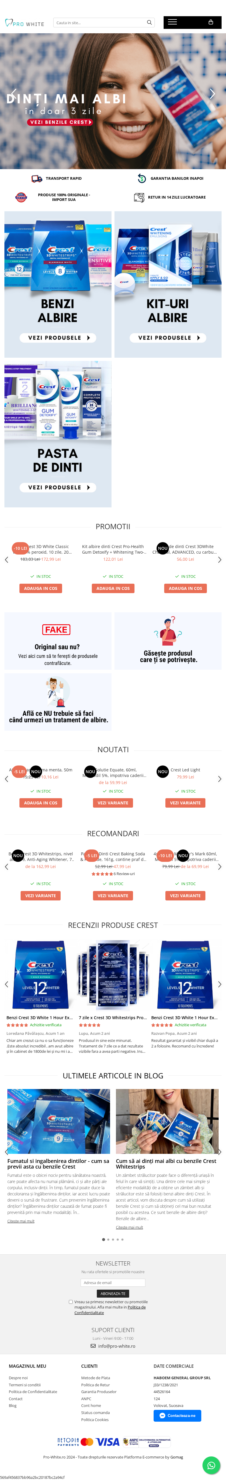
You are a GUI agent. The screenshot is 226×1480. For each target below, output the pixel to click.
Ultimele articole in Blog (113, 1075)
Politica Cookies (95, 1419)
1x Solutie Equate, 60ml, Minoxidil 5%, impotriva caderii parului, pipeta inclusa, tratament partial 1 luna (113, 772)
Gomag (176, 1457)
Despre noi (18, 1377)
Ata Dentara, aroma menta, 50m (40, 770)
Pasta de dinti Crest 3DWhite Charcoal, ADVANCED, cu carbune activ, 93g (185, 549)
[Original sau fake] (58, 641)
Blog (12, 1405)
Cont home (91, 1405)
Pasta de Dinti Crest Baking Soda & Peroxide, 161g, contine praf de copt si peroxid (113, 856)
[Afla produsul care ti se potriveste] (168, 641)
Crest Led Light (185, 770)
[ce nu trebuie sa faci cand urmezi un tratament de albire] (58, 702)
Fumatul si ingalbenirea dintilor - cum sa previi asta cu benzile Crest (58, 1163)
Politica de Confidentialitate (33, 1391)
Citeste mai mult (20, 1221)
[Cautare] (149, 22)
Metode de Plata (95, 1377)
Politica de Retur (95, 1384)
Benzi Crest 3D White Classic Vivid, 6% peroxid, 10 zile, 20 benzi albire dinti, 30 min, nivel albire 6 (41, 549)
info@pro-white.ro (116, 1346)
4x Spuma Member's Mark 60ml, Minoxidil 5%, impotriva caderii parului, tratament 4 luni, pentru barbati (185, 856)
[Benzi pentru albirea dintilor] (58, 284)
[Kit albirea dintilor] (168, 284)
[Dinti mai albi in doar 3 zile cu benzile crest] (113, 101)
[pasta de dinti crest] (58, 434)
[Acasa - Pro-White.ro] (24, 22)
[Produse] (173, 23)
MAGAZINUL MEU (27, 1366)
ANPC (86, 1398)
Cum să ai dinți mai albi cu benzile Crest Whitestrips (166, 1163)
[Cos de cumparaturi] (211, 22)
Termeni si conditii (25, 1384)
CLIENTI (89, 1366)
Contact (16, 1398)
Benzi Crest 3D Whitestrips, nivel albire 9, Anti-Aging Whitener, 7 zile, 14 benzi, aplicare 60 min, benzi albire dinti (41, 856)
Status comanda (95, 1412)
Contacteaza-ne (181, 1415)
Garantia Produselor (99, 1391)
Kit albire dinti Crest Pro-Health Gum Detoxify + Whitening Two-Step (113, 549)
